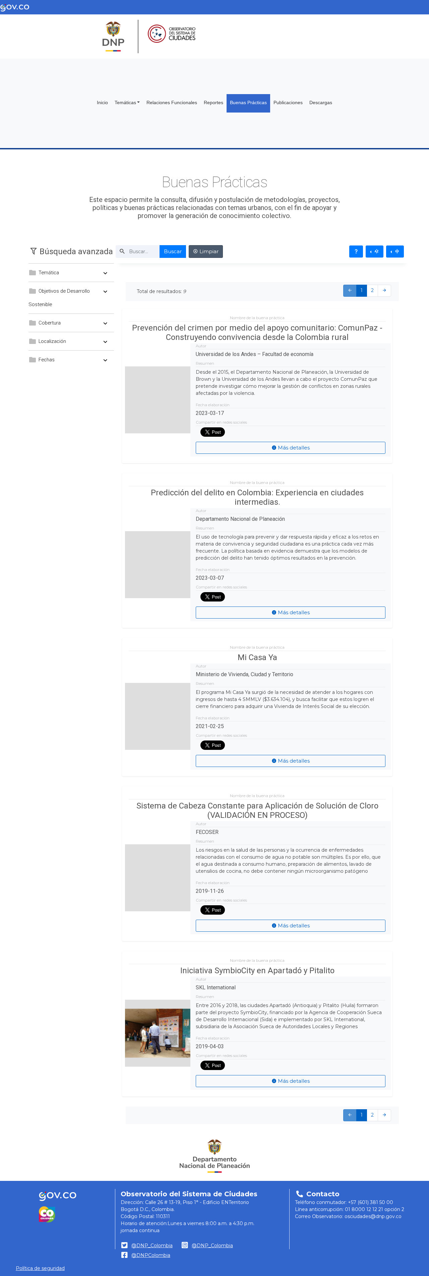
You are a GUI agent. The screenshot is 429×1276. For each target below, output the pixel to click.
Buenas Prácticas (248, 102)
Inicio (102, 102)
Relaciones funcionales (171, 102)
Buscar (173, 251)
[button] (71, 251)
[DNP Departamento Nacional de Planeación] (215, 1156)
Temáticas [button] (125, 102)
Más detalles (293, 447)
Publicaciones (288, 102)
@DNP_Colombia (152, 1246)
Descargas (320, 102)
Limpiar (208, 251)
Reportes (213, 102)
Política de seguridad (40, 1268)
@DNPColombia (150, 1255)
